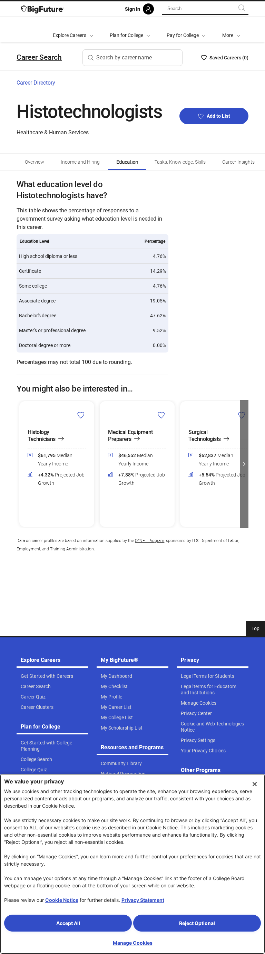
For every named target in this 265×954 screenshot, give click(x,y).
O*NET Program (149, 540)
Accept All (68, 923)
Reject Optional (197, 923)
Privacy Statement (142, 900)
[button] (231, 29)
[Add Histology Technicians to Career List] (81, 415)
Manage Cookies (133, 943)
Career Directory (36, 82)
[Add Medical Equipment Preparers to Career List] (161, 415)
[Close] (254, 784)
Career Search (39, 57)
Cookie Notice (61, 900)
